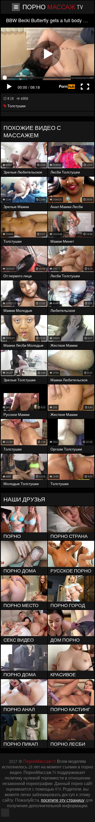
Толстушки (16, 106)
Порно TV (52, 7)
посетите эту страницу (62, 800)
